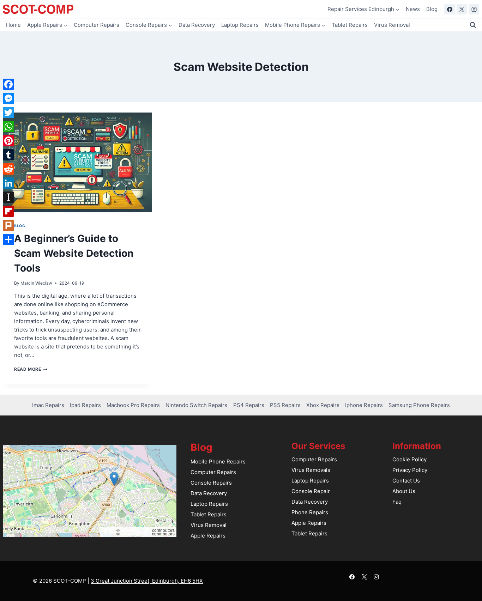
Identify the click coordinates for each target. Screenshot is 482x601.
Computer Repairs (96, 25)
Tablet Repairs (350, 25)
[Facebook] (449, 9)
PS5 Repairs (285, 405)
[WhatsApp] (8, 127)
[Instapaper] (8, 197)
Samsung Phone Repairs (419, 405)
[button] (114, 479)
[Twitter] (8, 112)
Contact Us (406, 480)
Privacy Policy (409, 470)
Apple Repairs (208, 535)
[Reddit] (8, 169)
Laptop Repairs (240, 25)
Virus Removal (392, 25)
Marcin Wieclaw (36, 283)
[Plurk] (8, 225)
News (413, 9)
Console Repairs (211, 482)
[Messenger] (8, 98)
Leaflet (107, 530)
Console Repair (310, 491)
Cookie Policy (409, 459)
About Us (403, 491)
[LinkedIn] (8, 183)
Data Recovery (197, 25)
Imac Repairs (48, 405)
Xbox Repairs (322, 405)
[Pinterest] (8, 141)
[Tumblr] (8, 155)
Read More (30, 369)
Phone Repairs (309, 512)
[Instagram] (474, 9)
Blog (432, 9)
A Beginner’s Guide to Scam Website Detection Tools (73, 253)
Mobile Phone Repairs (218, 461)
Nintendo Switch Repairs (196, 405)
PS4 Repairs (248, 405)
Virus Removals (310, 470)
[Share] (8, 239)
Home (13, 25)
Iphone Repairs (364, 405)
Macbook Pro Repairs (133, 405)
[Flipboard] (8, 211)
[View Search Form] (472, 25)
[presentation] (77, 162)
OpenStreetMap (136, 530)
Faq (397, 501)
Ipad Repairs (85, 405)
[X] (462, 9)
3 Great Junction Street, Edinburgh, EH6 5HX (147, 580)
